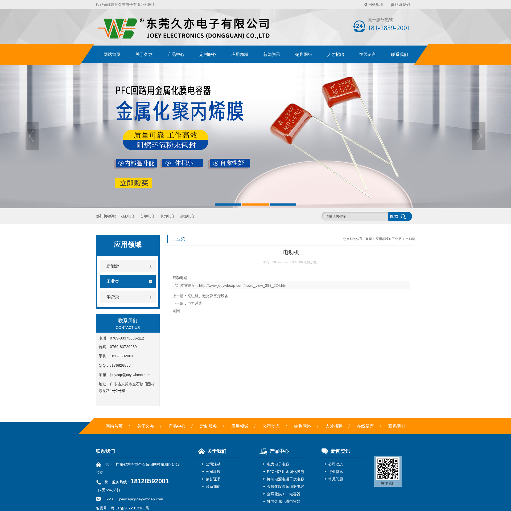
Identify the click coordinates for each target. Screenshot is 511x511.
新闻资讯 (271, 54)
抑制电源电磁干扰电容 (285, 479)
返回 (176, 311)
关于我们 (216, 451)
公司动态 (271, 426)
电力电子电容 (278, 464)
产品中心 (175, 54)
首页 (369, 239)
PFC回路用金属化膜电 (285, 471)
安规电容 (147, 216)
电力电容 (167, 216)
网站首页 (112, 54)
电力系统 (194, 303)
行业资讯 (335, 471)
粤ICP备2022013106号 (130, 508)
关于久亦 (144, 54)
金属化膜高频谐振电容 (285, 486)
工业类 (396, 239)
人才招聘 (335, 54)
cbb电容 (128, 216)
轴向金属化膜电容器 (283, 501)
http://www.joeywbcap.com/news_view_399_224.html (243, 285)
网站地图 (375, 4)
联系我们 (402, 4)
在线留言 (367, 54)
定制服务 (207, 54)
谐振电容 (187, 216)
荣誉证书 (213, 479)
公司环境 (213, 471)
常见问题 (335, 479)
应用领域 (239, 54)
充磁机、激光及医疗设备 (207, 296)
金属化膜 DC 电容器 (283, 494)
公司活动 (213, 464)
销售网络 (303, 54)
